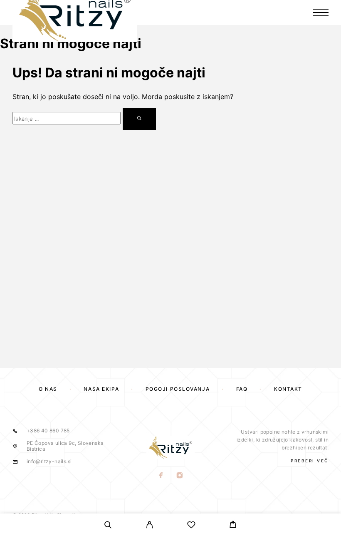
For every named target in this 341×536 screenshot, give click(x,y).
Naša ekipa (101, 389)
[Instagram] (179, 476)
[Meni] (320, 12)
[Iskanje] (108, 526)
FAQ (242, 389)
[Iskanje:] (66, 118)
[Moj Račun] (150, 526)
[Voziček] (233, 526)
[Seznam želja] (191, 526)
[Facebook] (161, 476)
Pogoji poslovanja (178, 389)
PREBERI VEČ (310, 460)
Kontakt (288, 389)
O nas (48, 389)
